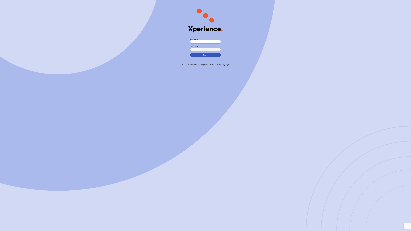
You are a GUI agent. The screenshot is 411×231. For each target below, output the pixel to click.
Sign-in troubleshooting (190, 65)
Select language (223, 65)
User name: (194, 39)
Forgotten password (208, 65)
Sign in (205, 55)
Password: (194, 47)
